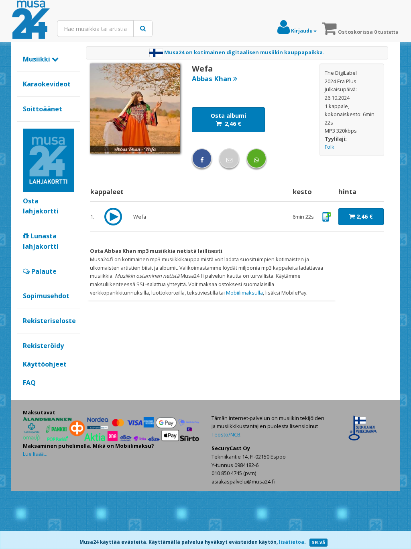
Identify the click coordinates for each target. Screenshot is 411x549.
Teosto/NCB (226, 434)
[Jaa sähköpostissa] (229, 158)
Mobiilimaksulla (244, 292)
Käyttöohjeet (45, 364)
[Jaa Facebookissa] (202, 158)
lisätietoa (291, 542)
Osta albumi (228, 119)
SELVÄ (318, 542)
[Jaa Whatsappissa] (256, 158)
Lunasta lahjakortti (41, 241)
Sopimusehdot (46, 295)
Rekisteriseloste (49, 320)
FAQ (29, 382)
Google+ (27, 395)
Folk (329, 146)
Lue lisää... (35, 453)
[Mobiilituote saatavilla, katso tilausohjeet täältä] (326, 216)
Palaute (43, 271)
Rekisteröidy (43, 345)
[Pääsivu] (31, 20)
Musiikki (37, 59)
